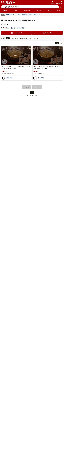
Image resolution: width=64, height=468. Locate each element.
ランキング (27, 10)
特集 (49, 10)
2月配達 (23, 28)
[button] (61, 7)
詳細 (61, 43)
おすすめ (38, 10)
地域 (16, 10)
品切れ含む (15, 28)
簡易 (57, 43)
